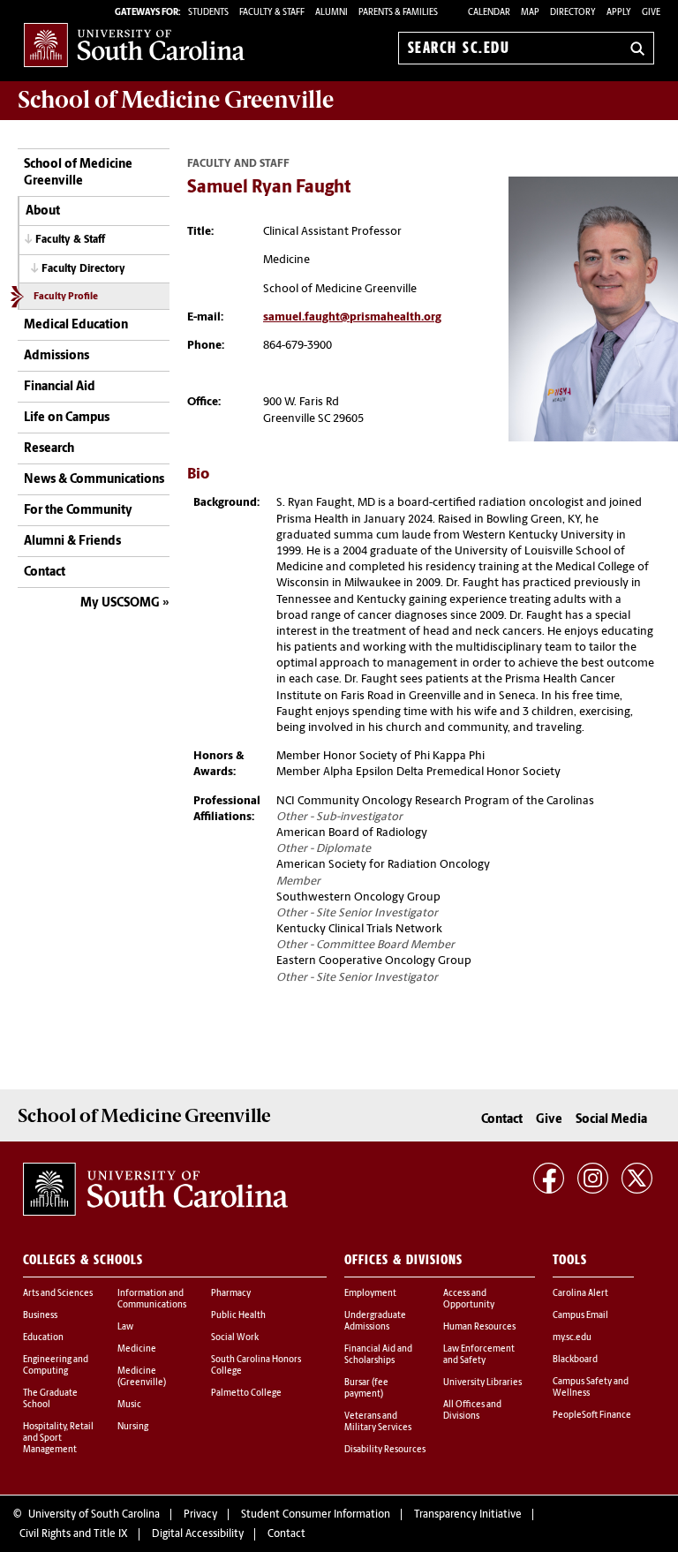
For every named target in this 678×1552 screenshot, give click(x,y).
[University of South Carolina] (155, 1189)
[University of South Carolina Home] (134, 44)
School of (176, 100)
